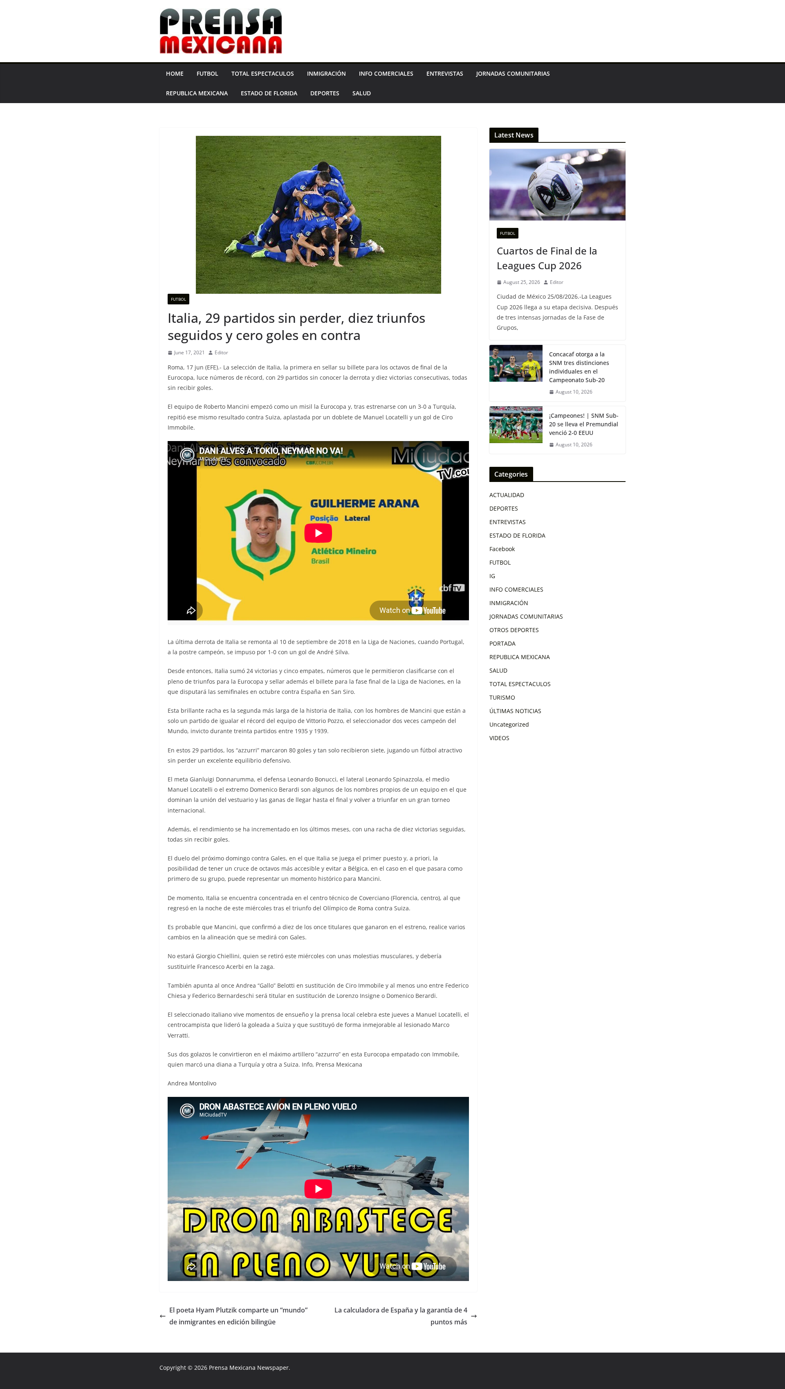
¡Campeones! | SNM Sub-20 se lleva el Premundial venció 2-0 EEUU (584, 424)
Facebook (502, 549)
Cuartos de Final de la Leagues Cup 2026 (547, 258)
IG (492, 576)
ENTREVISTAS (444, 73)
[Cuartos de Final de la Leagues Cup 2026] (557, 185)
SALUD (361, 93)
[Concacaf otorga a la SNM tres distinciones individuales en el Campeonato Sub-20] (516, 373)
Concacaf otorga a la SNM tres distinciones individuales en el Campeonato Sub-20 (579, 367)
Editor (221, 352)
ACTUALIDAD (506, 495)
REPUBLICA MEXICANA (197, 93)
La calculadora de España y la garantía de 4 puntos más (400, 1316)
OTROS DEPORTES (514, 630)
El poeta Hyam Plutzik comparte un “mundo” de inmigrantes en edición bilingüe (238, 1316)
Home (175, 73)
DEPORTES (324, 93)
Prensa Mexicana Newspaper (249, 1367)
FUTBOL (207, 73)
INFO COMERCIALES (386, 73)
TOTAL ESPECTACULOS (262, 73)
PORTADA (502, 643)
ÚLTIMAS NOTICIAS (515, 711)
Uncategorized (509, 724)
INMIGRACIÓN (326, 73)
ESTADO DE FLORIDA (269, 93)
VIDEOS (499, 738)
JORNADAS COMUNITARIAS (513, 73)
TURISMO (502, 697)
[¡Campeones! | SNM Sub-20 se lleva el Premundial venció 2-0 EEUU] (516, 430)
